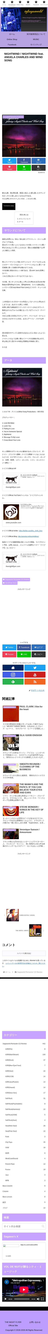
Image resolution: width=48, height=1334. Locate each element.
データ (21, 221)
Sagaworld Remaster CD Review (17, 579)
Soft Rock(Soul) (25, 1120)
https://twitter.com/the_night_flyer (30, 531)
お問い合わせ (35, 1322)
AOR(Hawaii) (25, 1087)
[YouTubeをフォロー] (34, 675)
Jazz (25, 1175)
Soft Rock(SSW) (25, 1115)
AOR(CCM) (25, 1076)
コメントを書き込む (24, 953)
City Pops (25, 1142)
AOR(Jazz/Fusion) (25, 1082)
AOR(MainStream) (25, 1055)
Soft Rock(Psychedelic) (25, 1104)
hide (12, 206)
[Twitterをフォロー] (34, 668)
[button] (43, 1226)
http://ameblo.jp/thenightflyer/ (28, 536)
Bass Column (24, 1186)
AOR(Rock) (25, 1060)
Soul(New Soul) (11, 583)
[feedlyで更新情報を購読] (13, 682)
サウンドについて (25, 219)
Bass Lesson (24, 1197)
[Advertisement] (24, 88)
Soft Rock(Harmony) (25, 1109)
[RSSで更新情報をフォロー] (34, 682)
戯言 (24, 1202)
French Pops (25, 1164)
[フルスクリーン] (42, 1299)
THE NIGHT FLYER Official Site (13, 1324)
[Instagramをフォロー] (13, 675)
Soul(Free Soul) (25, 1131)
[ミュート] (38, 1299)
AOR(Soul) (25, 1071)
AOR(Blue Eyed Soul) (25, 1065)
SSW (25, 1148)
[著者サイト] (13, 668)
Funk (25, 1137)
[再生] (5, 1299)
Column (24, 1191)
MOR (25, 1153)
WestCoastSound (25, 1158)
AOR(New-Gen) (25, 1093)
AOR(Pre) (25, 1049)
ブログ (24, 1208)
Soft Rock (25, 1098)
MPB (25, 1180)
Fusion (25, 1169)
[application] (24, 1289)
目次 (21, 215)
